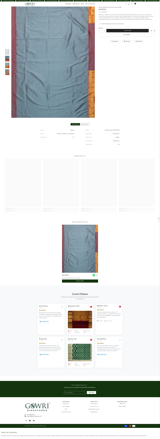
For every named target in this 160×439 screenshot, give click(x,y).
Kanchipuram (81, 435)
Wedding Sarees (59, 435)
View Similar (115, 41)
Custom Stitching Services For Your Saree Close (112, 23)
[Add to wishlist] (97, 275)
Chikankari (87, 435)
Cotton (136, 435)
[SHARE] (154, 30)
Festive (117, 435)
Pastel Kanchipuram (112, 435)
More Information (75, 124)
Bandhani (53, 435)
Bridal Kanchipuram (74, 435)
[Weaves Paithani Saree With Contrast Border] (80, 249)
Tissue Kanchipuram (143, 435)
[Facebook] (26, 420)
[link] (151, 30)
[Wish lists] (131, 4)
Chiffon (105, 435)
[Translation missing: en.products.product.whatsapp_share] (94, 275)
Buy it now (127, 34)
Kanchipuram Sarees (5, 435)
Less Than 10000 (37, 435)
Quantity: (101, 28)
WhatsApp (139, 41)
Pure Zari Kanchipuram (46, 435)
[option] (53, 62)
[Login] (129, 4)
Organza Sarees (16, 435)
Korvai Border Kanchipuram (129, 435)
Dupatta (101, 435)
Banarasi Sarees (66, 435)
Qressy (44, 425)
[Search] (126, 4)
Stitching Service (85, 124)
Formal (121, 435)
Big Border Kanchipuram (95, 435)
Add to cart (127, 30)
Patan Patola (30, 435)
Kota (11, 435)
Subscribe (91, 392)
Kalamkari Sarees (23, 435)
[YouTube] (33, 420)
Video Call (128, 41)
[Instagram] (29, 420)
